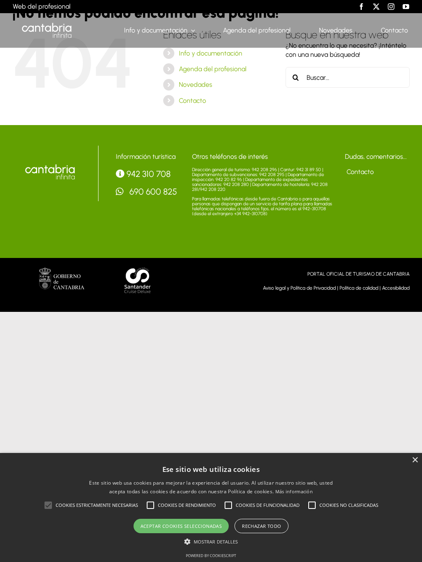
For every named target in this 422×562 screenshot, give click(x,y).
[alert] (211, 507)
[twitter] (376, 6)
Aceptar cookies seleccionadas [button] (181, 526)
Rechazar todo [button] (261, 526)
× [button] (415, 460)
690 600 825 (152, 191)
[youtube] (406, 6)
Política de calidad (359, 288)
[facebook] (361, 6)
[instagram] (391, 6)
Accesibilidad (396, 288)
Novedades (195, 84)
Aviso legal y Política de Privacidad (299, 288)
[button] (48, 505)
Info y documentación (210, 53)
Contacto (192, 101)
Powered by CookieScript (211, 555)
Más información (294, 491)
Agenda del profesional (212, 69)
